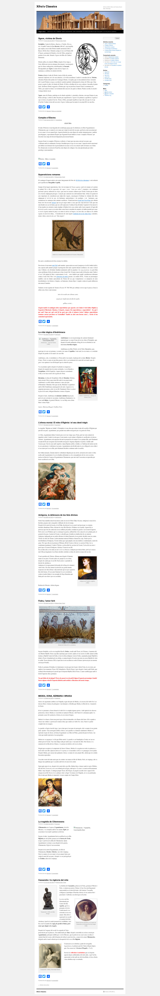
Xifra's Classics (46, 6)
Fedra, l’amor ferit (46, 600)
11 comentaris (55, 689)
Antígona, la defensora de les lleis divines (58, 514)
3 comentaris (55, 168)
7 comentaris (55, 325)
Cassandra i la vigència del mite (53, 880)
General (49, 111)
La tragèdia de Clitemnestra (51, 821)
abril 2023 (107, 73)
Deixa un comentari (56, 111)
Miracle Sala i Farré (61, 40)
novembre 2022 (108, 80)
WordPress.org (108, 95)
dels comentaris (109, 93)
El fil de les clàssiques (82, 180)
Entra (106, 90)
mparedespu (59, 120)
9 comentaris (55, 416)
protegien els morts (62, 276)
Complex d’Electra (47, 117)
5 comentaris (55, 873)
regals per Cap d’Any (84, 200)
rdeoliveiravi (58, 517)
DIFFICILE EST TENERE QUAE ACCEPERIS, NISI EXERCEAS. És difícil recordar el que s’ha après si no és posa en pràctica (81, 31)
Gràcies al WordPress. (110, 991)
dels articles (108, 92)
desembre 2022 (108, 78)
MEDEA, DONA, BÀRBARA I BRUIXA (55, 695)
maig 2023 (107, 72)
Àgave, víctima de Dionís (50, 38)
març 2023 (107, 75)
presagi (54, 202)
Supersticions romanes (49, 174)
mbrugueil (57, 334)
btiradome (57, 698)
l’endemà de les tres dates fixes (82, 214)
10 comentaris (55, 508)
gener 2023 (107, 77)
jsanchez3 (57, 425)
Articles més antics (43, 985)
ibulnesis (57, 824)
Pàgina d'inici (42, 31)
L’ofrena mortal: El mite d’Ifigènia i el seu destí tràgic (63, 422)
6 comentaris (55, 980)
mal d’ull (54, 265)
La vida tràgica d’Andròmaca (51, 332)
